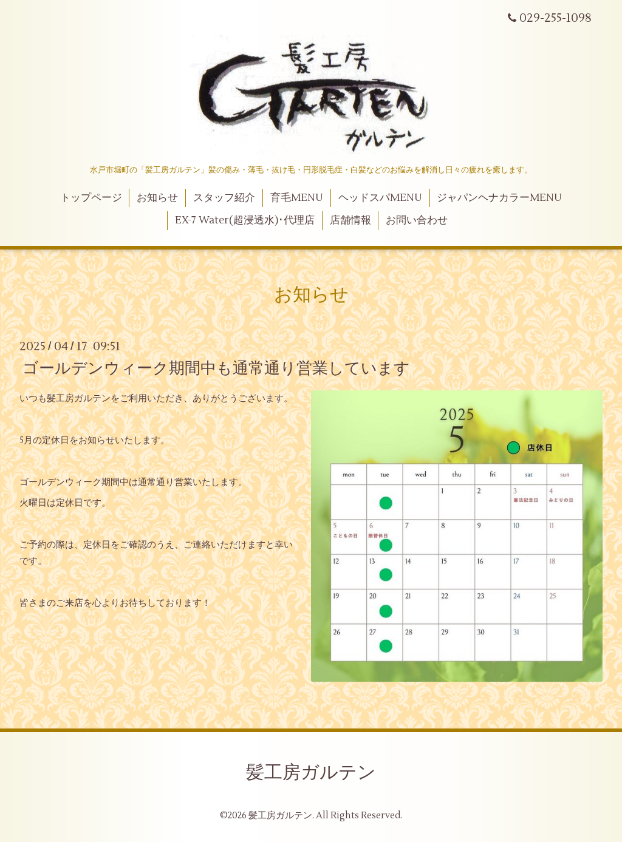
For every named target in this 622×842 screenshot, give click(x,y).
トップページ (91, 198)
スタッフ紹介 (224, 198)
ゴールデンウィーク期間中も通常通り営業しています (216, 368)
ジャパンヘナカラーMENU (499, 198)
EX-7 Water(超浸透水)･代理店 (245, 220)
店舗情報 (350, 220)
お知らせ (157, 198)
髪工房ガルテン (311, 772)
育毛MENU (296, 198)
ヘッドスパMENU (380, 198)
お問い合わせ (417, 220)
